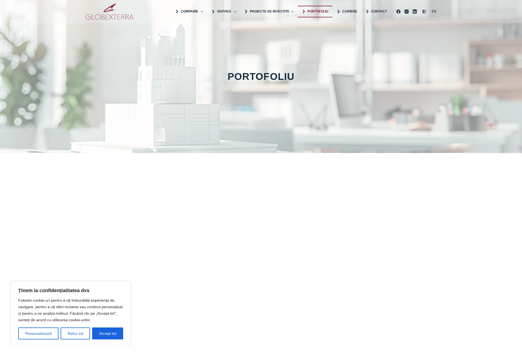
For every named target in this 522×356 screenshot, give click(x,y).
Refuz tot (75, 333)
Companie (189, 11)
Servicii (224, 11)
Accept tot (107, 333)
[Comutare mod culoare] (424, 12)
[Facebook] (398, 12)
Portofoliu (317, 11)
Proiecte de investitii (269, 11)
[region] (70, 313)
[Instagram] (407, 12)
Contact (379, 11)
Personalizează (38, 333)
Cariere (349, 11)
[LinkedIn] (415, 12)
